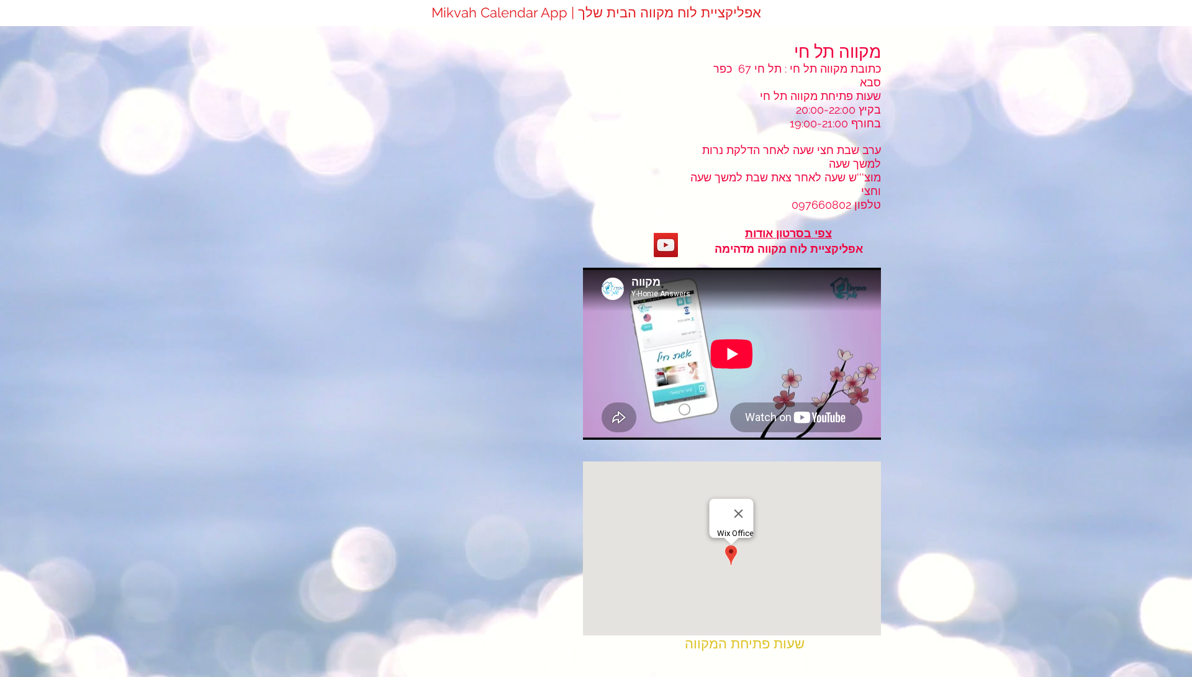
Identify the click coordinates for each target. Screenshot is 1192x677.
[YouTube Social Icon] (666, 245)
